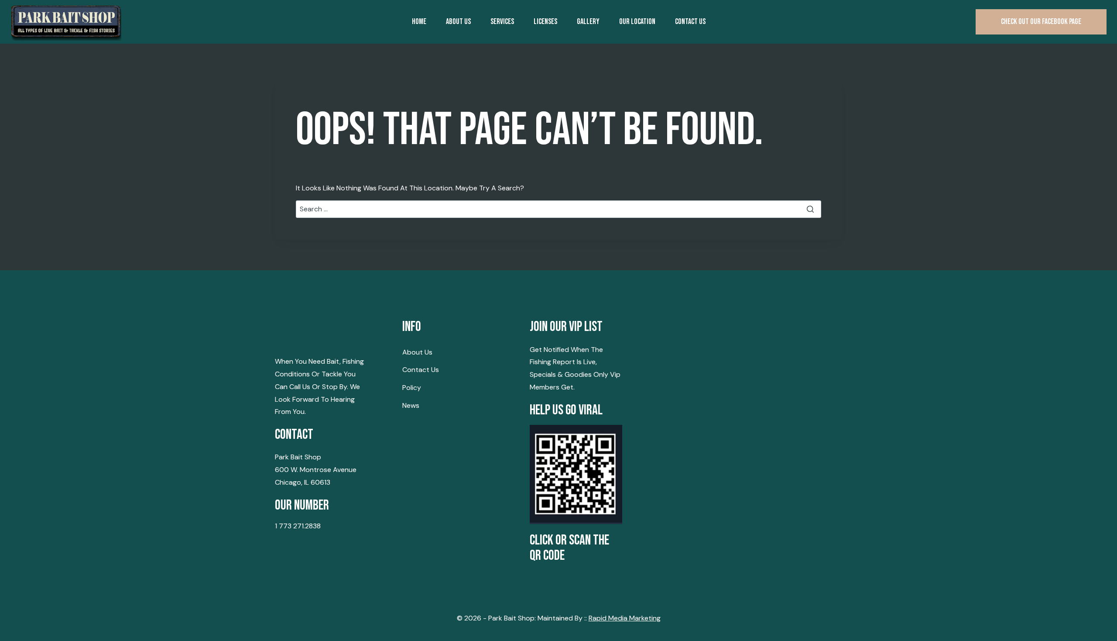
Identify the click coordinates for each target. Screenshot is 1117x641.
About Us (458, 21)
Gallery (588, 21)
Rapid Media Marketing (625, 618)
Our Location (637, 21)
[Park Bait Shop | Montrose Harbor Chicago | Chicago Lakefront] (65, 22)
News (410, 405)
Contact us (690, 21)
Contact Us (420, 369)
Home (419, 21)
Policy (411, 387)
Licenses (545, 21)
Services (502, 21)
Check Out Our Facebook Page (1041, 21)
